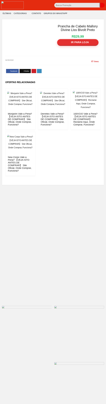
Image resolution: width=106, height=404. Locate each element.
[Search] (102, 5)
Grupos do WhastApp (55, 13)
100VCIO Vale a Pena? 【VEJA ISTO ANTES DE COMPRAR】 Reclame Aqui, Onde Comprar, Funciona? (85, 119)
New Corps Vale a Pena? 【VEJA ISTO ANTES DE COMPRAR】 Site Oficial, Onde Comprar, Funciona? (20, 164)
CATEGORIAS (20, 13)
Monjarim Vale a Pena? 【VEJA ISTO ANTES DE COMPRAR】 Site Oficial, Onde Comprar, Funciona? (20, 119)
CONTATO (36, 13)
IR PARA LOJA (79, 42)
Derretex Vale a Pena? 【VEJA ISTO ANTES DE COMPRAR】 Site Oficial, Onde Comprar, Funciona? (52, 119)
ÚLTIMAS (7, 13)
